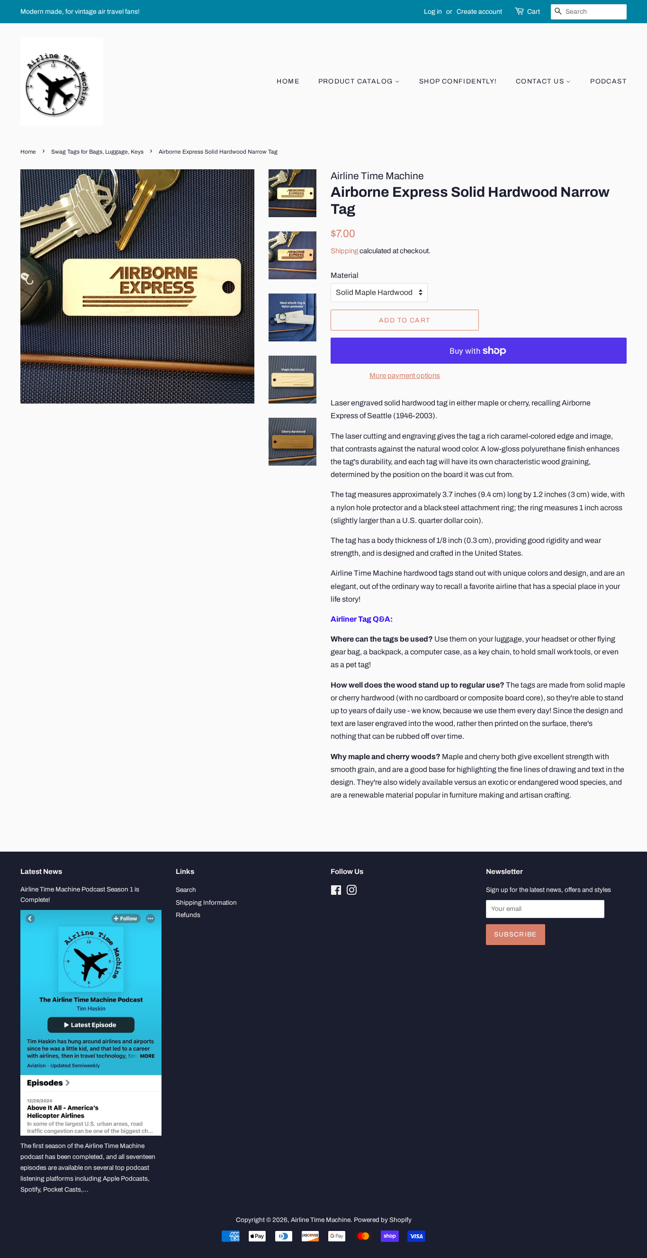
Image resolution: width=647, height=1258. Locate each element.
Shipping (344, 251)
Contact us (541, 81)
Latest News (41, 871)
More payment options (404, 375)
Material (345, 275)
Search (186, 889)
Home (288, 81)
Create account (479, 11)
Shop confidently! (458, 81)
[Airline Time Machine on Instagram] (351, 892)
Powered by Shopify (383, 1219)
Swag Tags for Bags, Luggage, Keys (97, 151)
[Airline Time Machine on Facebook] (336, 892)
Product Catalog (356, 81)
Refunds (188, 914)
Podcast (608, 81)
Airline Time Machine (320, 1219)
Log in (433, 11)
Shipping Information (206, 902)
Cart (533, 11)
